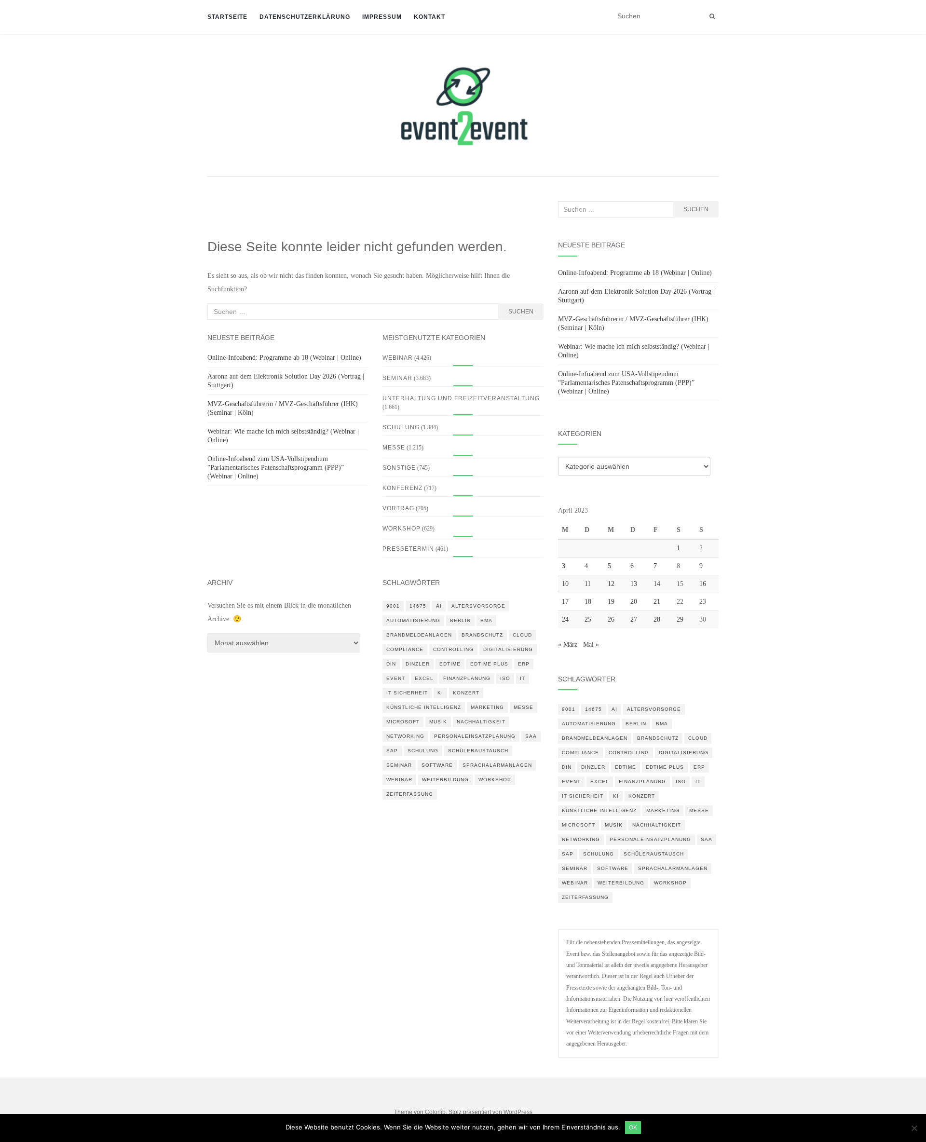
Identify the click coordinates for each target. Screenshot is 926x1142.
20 (633, 601)
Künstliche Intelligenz (423, 707)
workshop (494, 779)
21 (657, 601)
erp (524, 663)
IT (522, 678)
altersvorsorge (478, 606)
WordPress (518, 1112)
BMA (486, 620)
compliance (404, 649)
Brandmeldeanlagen (419, 635)
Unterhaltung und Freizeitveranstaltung (461, 398)
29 (680, 619)
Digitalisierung (508, 649)
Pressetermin (408, 548)
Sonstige (399, 467)
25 (588, 619)
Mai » (591, 644)
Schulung (401, 427)
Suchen (520, 311)
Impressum (382, 17)
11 (588, 583)
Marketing (487, 707)
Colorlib (435, 1112)
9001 (393, 606)
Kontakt (429, 17)
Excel (424, 678)
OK (633, 1127)
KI (440, 692)
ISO (505, 678)
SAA (531, 736)
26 (611, 619)
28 (657, 619)
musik (438, 721)
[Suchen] (712, 16)
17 (565, 601)
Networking (405, 736)
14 (657, 583)
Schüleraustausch (478, 750)
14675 (417, 606)
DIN (391, 663)
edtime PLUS (489, 663)
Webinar (397, 357)
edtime (450, 663)
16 (702, 583)
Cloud (522, 635)
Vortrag (398, 508)
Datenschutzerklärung (304, 17)
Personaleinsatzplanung (475, 736)
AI (439, 606)
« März (567, 644)
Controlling (453, 649)
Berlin (460, 620)
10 (565, 583)
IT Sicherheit (407, 692)
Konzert (466, 692)
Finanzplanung (466, 678)
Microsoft (403, 721)
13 (633, 583)
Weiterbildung (445, 779)
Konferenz (402, 488)
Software (437, 765)
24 (565, 619)
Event (395, 678)
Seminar (397, 378)
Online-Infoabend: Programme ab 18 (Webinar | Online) (284, 357)
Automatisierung (413, 620)
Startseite (227, 17)
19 (611, 601)
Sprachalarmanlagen (497, 765)
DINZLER (418, 663)
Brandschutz (482, 635)
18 (588, 601)
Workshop (401, 528)
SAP (392, 750)
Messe (393, 447)
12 (611, 583)
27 (633, 619)
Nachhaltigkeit (481, 721)
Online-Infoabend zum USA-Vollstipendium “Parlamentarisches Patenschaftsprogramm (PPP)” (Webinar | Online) (275, 467)
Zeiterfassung (409, 794)
